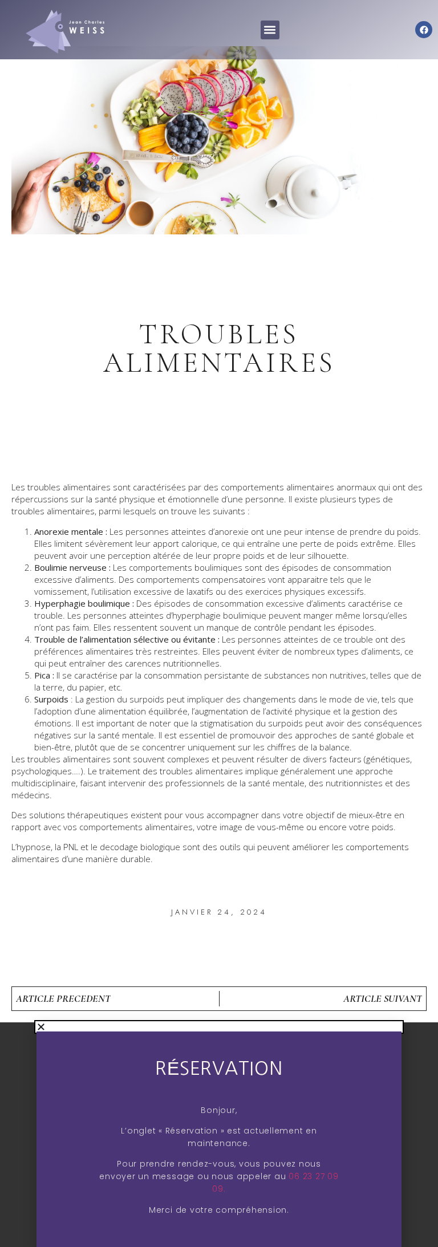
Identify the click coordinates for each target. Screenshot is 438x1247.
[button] (270, 30)
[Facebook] (423, 29)
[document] (219, 1134)
